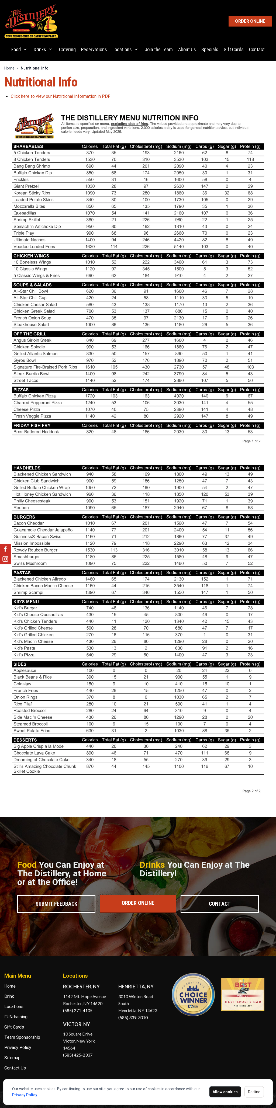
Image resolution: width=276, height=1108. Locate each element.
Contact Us (15, 1068)
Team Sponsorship (22, 1037)
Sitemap (12, 1057)
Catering (67, 49)
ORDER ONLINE (250, 21)
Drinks (40, 49)
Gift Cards (234, 49)
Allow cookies (225, 1092)
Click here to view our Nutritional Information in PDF (60, 96)
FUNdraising (15, 1016)
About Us (187, 49)
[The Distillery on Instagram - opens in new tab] (5, 559)
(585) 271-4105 (77, 1010)
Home (9, 68)
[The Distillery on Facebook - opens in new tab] (5, 549)
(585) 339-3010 (133, 1017)
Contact (257, 49)
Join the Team (159, 49)
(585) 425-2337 (77, 1054)
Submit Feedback (56, 904)
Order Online (138, 903)
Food (16, 49)
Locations (122, 49)
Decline (254, 1092)
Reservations (94, 49)
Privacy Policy (24, 1095)
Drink (9, 996)
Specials (209, 49)
